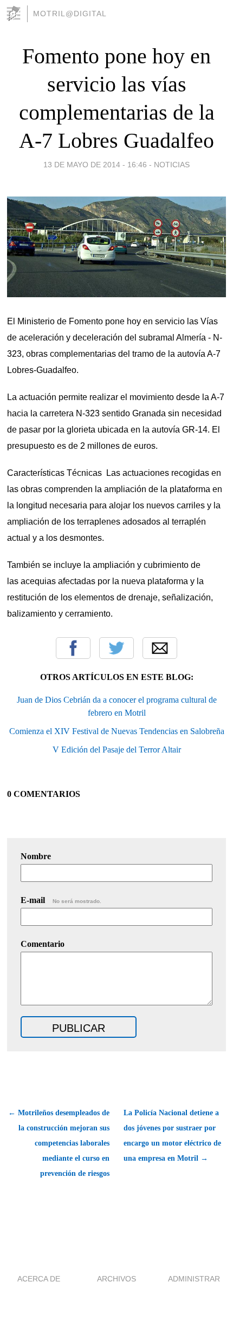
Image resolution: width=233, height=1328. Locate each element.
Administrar (194, 1278)
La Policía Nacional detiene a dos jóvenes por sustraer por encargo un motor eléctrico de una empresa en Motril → (172, 1135)
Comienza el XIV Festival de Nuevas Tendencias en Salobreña (116, 731)
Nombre (36, 856)
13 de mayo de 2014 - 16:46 (95, 164)
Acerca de (38, 1278)
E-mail (61, 900)
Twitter (116, 648)
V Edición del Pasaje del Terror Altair (117, 749)
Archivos (116, 1278)
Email (160, 648)
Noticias (172, 164)
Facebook (73, 648)
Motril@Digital (70, 13)
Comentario (42, 943)
